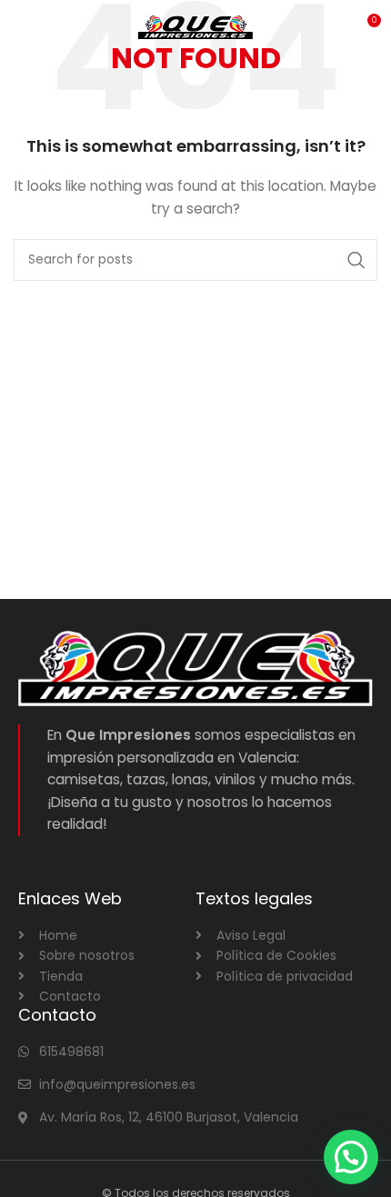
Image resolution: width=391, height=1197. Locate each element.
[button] (351, 1157)
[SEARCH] (356, 260)
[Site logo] (196, 26)
